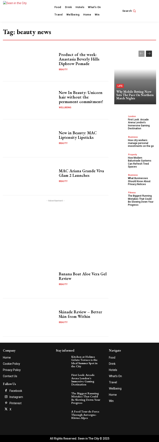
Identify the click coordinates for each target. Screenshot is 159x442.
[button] (129, 10)
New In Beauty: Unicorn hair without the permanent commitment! (81, 97)
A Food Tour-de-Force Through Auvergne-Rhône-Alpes (85, 415)
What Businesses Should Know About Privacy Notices (139, 181)
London (132, 116)
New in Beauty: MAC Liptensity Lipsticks (78, 135)
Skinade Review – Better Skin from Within (80, 314)
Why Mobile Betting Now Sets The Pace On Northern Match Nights (135, 94)
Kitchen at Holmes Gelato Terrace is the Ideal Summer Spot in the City (84, 361)
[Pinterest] (6, 403)
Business (133, 137)
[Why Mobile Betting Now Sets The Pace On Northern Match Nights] (135, 75)
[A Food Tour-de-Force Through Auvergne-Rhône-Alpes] (63, 414)
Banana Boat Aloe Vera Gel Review (83, 276)
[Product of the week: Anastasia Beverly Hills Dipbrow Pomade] (29, 62)
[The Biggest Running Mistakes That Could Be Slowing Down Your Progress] (120, 196)
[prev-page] (142, 54)
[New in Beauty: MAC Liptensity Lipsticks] (29, 138)
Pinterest (16, 403)
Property (132, 154)
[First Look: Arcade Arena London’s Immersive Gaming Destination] (120, 120)
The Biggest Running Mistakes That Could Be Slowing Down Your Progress (140, 200)
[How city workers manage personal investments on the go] (120, 141)
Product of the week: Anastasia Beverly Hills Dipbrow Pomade (79, 59)
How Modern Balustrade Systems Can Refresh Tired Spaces (139, 162)
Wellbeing (65, 107)
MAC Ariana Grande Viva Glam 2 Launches (81, 173)
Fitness (132, 192)
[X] (6, 409)
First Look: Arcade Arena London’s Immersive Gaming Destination (139, 124)
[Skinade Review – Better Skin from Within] (29, 317)
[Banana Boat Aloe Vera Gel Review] (29, 279)
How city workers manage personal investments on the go (141, 143)
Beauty (63, 69)
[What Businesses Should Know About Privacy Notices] (120, 179)
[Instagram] (6, 397)
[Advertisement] (55, 232)
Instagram (16, 397)
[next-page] (149, 54)
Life (120, 85)
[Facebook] (6, 391)
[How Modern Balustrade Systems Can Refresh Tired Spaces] (120, 158)
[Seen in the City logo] (19, 10)
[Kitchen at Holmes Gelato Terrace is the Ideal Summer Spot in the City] (63, 359)
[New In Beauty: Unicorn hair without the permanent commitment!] (29, 100)
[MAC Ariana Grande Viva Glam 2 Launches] (29, 176)
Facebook (16, 390)
